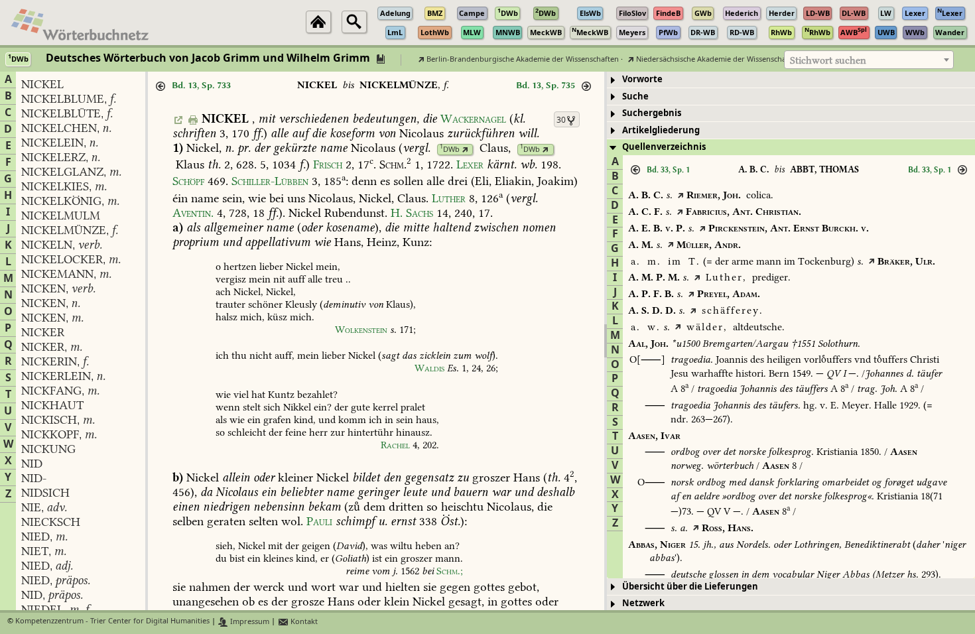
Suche (635, 96)
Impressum (248, 622)
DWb (450, 150)
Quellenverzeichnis (664, 147)
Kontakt (303, 622)
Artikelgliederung (661, 130)
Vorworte (642, 79)
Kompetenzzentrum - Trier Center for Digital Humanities (112, 622)
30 (561, 120)
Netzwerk (643, 603)
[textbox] (869, 60)
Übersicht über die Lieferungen (690, 586)
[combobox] (869, 59)
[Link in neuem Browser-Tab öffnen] (465, 150)
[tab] (791, 80)
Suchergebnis (651, 113)
